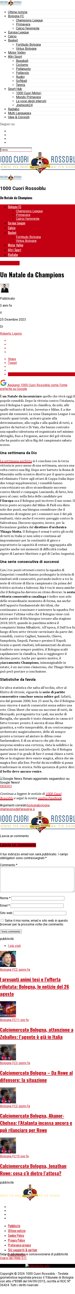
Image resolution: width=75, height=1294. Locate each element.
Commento (8, 865)
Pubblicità (14, 1225)
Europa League (18, 32)
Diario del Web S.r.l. (13, 1258)
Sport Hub (15, 89)
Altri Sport (15, 57)
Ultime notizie (17, 12)
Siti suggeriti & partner (22, 1250)
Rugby (20, 77)
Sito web (6, 913)
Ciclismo (22, 65)
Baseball (22, 61)
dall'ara (20, 809)
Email (5, 905)
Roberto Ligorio (11, 333)
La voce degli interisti (31, 101)
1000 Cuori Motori (28, 93)
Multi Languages (19, 113)
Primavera (23, 24)
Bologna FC (16, 16)
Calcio (12, 36)
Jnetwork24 (24, 105)
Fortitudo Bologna (28, 44)
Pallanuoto (23, 69)
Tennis (20, 85)
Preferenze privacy (19, 1245)
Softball (21, 81)
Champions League (29, 20)
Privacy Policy (16, 1240)
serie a (30, 809)
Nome (5, 898)
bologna (32, 805)
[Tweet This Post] (41, 344)
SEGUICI (6, 786)
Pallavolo (22, 73)
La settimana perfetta (16, 461)
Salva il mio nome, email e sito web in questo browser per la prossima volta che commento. (34, 922)
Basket (13, 40)
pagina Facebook (50, 798)
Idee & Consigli (18, 117)
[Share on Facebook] (41, 340)
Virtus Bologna (26, 49)
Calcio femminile (27, 28)
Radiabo (13, 109)
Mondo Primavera (28, 97)
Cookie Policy (16, 1235)
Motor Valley (17, 53)
